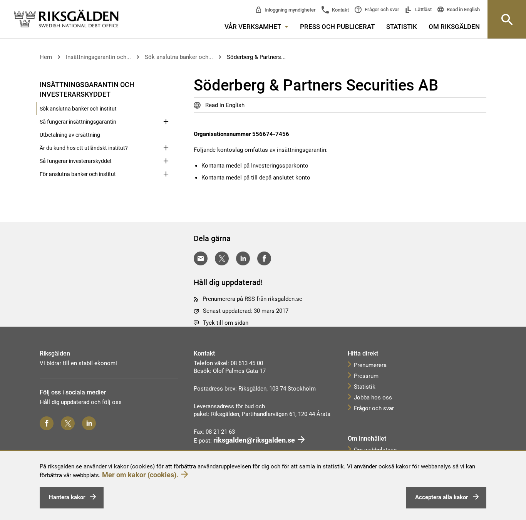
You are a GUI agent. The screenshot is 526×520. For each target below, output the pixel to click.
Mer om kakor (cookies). (140, 475)
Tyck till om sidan (225, 322)
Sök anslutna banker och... (179, 57)
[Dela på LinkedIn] (243, 258)
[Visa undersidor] (166, 84)
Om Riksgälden (454, 26)
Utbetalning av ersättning (70, 135)
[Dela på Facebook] (264, 258)
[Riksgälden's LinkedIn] (89, 423)
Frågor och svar (381, 9)
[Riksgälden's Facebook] (47, 423)
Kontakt (340, 10)
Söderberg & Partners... (256, 57)
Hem (46, 57)
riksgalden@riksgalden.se (254, 440)
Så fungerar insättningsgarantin (78, 122)
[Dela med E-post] (201, 258)
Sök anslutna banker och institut (78, 109)
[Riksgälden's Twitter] (68, 423)
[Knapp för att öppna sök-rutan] (506, 19)
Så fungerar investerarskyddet (76, 161)
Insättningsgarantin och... (98, 57)
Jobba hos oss (373, 397)
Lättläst (423, 9)
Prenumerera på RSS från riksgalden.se (252, 298)
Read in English (463, 9)
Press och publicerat (337, 26)
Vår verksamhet (253, 26)
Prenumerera (370, 365)
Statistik (401, 26)
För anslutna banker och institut (78, 174)
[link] (66, 19)
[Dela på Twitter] (222, 258)
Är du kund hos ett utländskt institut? (84, 148)
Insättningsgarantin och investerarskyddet (87, 89)
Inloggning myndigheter (289, 10)
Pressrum (366, 375)
